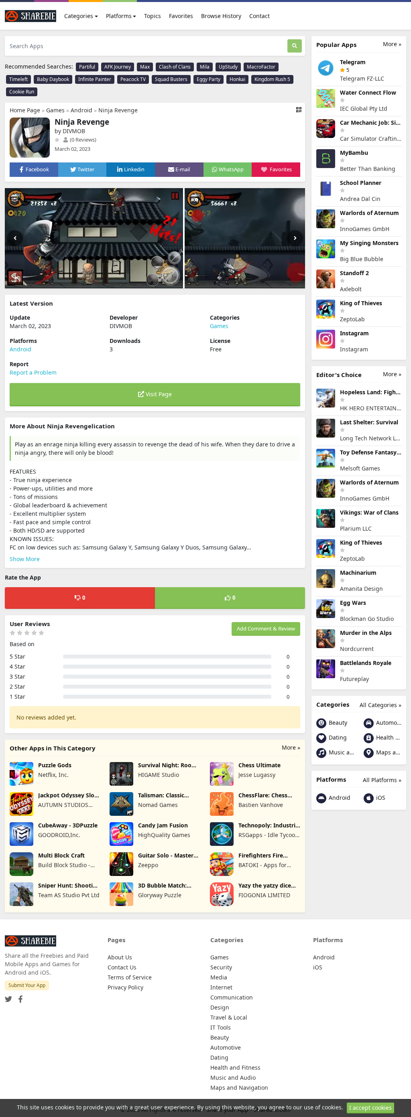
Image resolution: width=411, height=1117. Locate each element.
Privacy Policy (125, 987)
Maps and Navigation (387, 752)
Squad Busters (171, 79)
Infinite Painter (94, 79)
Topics (152, 16)
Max (145, 66)
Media (218, 977)
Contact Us (122, 967)
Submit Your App (26, 985)
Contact (259, 16)
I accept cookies (370, 1107)
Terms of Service (130, 977)
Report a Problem (33, 372)
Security (221, 967)
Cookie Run (21, 91)
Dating (337, 737)
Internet (221, 987)
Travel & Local (228, 1017)
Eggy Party (208, 79)
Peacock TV (133, 79)
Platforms (119, 16)
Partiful (87, 66)
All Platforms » (382, 780)
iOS (379, 797)
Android (81, 110)
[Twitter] (8, 997)
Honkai (237, 79)
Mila (205, 66)
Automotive (387, 722)
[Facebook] (19, 997)
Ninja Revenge (118, 110)
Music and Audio (340, 752)
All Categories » (380, 705)
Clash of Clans (175, 66)
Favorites (181, 16)
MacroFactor (261, 66)
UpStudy (228, 66)
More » (291, 747)
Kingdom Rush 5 (272, 79)
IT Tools (220, 1027)
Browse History (221, 16)
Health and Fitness (387, 737)
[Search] (294, 46)
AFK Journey (117, 66)
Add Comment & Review (266, 628)
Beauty (337, 722)
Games (55, 110)
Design (219, 1007)
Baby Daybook (53, 79)
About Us (120, 957)
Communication (231, 997)
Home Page (25, 110)
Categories (78, 16)
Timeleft (18, 79)
